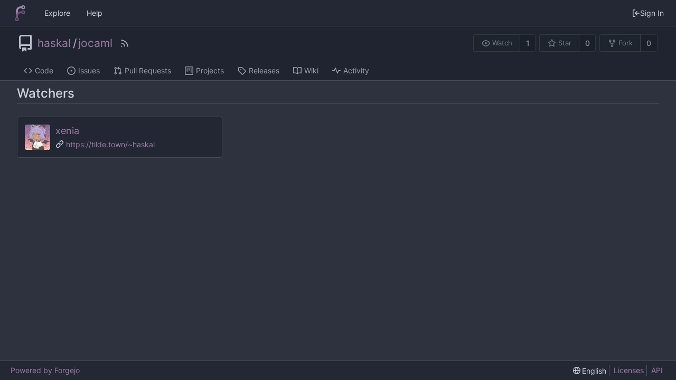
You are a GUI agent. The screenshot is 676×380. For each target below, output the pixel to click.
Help (94, 12)
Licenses (629, 370)
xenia (67, 130)
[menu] (590, 370)
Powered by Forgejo (45, 370)
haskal (54, 43)
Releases (264, 70)
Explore (57, 12)
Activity (356, 70)
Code (44, 70)
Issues (89, 70)
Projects (210, 70)
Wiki (311, 70)
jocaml (95, 43)
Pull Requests (148, 70)
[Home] (20, 13)
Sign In (652, 12)
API (657, 370)
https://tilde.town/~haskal (110, 144)
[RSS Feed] (124, 43)
